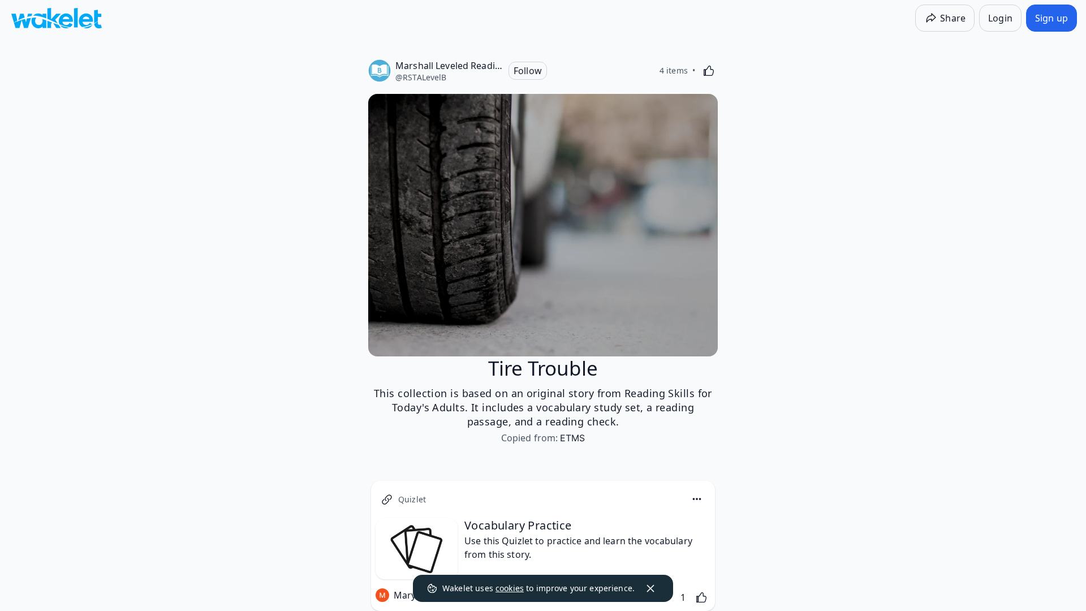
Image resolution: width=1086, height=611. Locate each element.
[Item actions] (697, 499)
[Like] (709, 71)
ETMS (572, 438)
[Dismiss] (650, 588)
